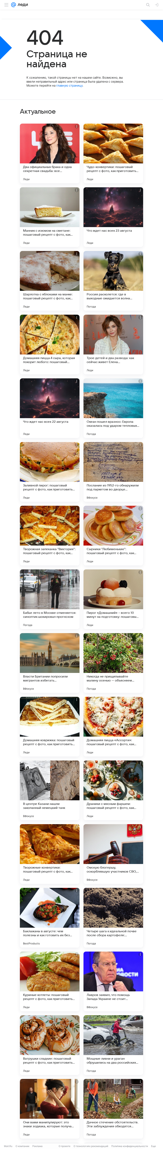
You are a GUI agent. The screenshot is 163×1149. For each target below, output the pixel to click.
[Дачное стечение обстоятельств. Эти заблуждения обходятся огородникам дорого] (113, 1109)
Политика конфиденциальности (129, 1146)
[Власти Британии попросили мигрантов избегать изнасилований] (50, 663)
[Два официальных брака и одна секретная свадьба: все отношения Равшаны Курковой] (50, 153)
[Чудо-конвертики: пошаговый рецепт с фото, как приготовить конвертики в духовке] (113, 153)
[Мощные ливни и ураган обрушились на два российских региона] (113, 1045)
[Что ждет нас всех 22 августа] (50, 408)
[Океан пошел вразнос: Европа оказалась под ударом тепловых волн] (113, 408)
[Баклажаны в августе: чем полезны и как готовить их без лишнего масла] (50, 918)
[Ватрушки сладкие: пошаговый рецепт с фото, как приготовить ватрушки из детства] (50, 1045)
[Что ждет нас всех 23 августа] (113, 217)
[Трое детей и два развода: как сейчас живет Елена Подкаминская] (113, 344)
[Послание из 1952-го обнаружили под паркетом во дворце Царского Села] (113, 472)
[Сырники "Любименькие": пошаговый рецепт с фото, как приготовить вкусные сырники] (113, 535)
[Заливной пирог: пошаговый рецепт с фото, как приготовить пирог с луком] (50, 472)
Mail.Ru (8, 1146)
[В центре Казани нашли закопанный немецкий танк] (50, 790)
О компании (22, 1146)
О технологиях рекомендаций (91, 1146)
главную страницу (69, 85)
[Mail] (13, 5)
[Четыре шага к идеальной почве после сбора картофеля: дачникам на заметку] (113, 918)
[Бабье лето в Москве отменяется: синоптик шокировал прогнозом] (50, 599)
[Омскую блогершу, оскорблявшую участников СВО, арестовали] (113, 854)
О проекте (64, 1146)
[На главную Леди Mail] (22, 5)
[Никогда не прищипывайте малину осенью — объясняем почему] (113, 663)
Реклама (37, 1146)
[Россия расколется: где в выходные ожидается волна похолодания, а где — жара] (113, 281)
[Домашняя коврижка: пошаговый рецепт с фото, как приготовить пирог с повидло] (50, 727)
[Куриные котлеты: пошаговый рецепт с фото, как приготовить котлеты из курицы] (50, 981)
